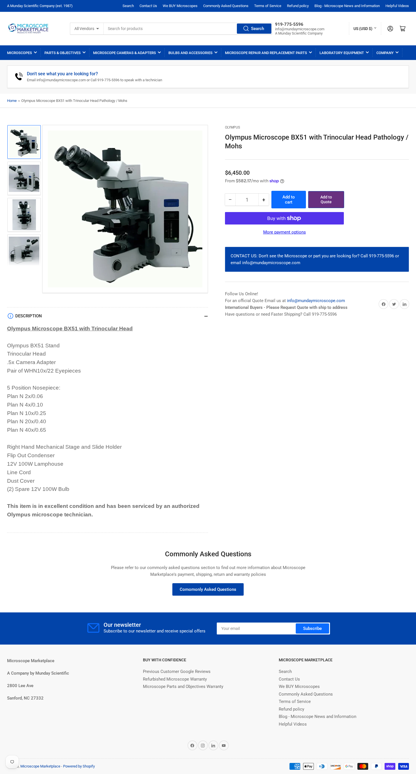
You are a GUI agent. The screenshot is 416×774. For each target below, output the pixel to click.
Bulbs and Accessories (190, 53)
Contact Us (148, 6)
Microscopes (19, 53)
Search (128, 6)
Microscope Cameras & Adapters (124, 53)
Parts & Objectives (62, 53)
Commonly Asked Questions (225, 6)
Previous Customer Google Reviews (177, 671)
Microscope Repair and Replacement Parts (266, 53)
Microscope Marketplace (40, 766)
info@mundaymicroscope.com (316, 300)
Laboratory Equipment (341, 53)
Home (12, 101)
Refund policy (298, 6)
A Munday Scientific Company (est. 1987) (40, 6)
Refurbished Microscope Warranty (175, 679)
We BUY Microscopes (180, 6)
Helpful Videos (397, 6)
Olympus (232, 127)
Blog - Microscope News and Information (347, 6)
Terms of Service (267, 6)
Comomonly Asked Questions (208, 589)
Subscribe (312, 628)
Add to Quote (326, 199)
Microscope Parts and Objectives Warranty (183, 686)
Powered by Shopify (79, 766)
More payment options (284, 232)
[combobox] (188, 29)
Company (385, 53)
